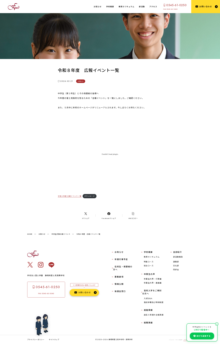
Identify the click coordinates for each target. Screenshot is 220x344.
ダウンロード (89, 196)
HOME (29, 234)
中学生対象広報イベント (61, 234)
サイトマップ (54, 339)
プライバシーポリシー (35, 339)
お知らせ (42, 234)
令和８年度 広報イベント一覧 (69, 196)
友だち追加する (203, 336)
